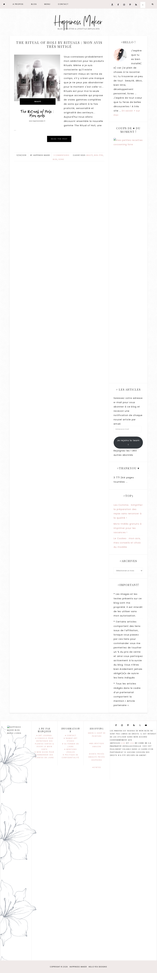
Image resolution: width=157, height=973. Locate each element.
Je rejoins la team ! (128, 442)
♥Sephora (97, 760)
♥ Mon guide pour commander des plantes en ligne (44, 755)
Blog (55, 159)
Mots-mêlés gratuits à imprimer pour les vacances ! (128, 528)
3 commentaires (61, 155)
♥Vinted (96, 767)
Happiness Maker (78, 22)
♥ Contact (70, 735)
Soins (61, 159)
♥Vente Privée (96, 754)
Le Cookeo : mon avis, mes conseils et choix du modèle (127, 543)
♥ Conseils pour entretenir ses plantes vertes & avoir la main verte (44, 743)
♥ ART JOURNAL (44, 735)
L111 (123, 743)
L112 (132, 743)
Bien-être (98, 155)
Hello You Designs (98, 967)
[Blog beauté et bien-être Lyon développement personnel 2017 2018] (4, 4)
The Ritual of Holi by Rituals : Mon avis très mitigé (59, 44)
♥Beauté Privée (96, 757)
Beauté (89, 155)
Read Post (59, 139)
